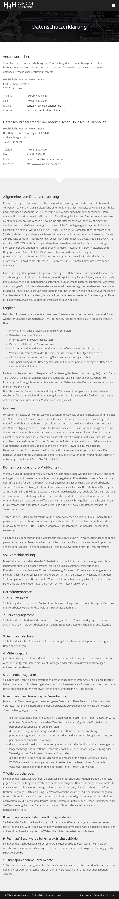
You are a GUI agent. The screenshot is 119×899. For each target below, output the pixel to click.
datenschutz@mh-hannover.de (44, 159)
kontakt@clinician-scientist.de (43, 105)
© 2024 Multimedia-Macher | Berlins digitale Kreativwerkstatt (33, 895)
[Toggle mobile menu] (113, 5)
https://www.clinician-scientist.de (45, 110)
